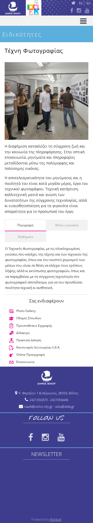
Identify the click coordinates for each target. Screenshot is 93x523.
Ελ (81, 3)
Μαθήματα (25, 237)
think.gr (55, 519)
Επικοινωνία (25, 362)
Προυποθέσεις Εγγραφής (34, 325)
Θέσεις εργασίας (67, 225)
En (88, 3)
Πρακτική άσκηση (28, 340)
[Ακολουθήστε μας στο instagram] (78, 10)
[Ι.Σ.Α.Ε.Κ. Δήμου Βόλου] (19, 13)
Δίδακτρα (22, 333)
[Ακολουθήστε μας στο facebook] (71, 10)
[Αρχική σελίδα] (75, 3)
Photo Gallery (26, 311)
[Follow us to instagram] (45, 437)
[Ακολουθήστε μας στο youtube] (86, 10)
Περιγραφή (25, 225)
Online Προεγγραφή (30, 354)
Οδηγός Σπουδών (28, 318)
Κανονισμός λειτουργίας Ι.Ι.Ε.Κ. (38, 347)
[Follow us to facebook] (31, 437)
